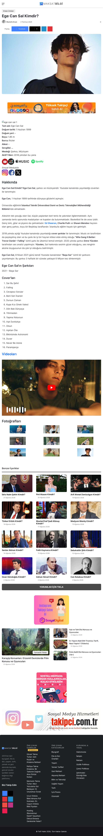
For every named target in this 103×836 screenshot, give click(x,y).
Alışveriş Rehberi (58, 775)
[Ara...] (100, 5)
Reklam (79, 760)
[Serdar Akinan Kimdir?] (17, 539)
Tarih (54, 788)
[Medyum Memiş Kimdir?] (86, 510)
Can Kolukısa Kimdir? (81, 577)
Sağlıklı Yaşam (57, 784)
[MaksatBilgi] (51, 4)
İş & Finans (56, 792)
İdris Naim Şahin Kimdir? (13, 494)
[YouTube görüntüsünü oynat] (51, 388)
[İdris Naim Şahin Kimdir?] (17, 483)
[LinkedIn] (43, 28)
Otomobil (55, 796)
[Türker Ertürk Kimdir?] (17, 510)
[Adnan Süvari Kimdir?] (51, 565)
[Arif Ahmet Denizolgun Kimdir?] (86, 483)
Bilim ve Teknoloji (58, 779)
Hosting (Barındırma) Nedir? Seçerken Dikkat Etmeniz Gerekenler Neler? (34, 816)
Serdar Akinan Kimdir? (12, 550)
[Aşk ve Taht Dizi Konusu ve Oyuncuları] (60, 633)
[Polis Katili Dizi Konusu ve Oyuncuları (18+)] (60, 655)
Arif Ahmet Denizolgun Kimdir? (85, 494)
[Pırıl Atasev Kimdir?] (51, 483)
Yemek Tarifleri (58, 767)
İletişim (79, 756)
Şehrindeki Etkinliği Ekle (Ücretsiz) (81, 775)
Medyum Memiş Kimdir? (82, 521)
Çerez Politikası (82, 769)
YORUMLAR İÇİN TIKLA (51, 587)
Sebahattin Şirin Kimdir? (82, 550)
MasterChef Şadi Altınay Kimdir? (48, 522)
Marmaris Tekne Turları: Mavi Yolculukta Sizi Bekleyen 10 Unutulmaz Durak (34, 786)
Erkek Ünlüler (8, 11)
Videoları (9, 354)
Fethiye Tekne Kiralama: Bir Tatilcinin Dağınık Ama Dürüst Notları (34, 771)
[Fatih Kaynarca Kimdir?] (51, 539)
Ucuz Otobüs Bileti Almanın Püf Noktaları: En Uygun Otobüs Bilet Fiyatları (34, 801)
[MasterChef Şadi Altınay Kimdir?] (51, 510)
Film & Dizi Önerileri (56, 757)
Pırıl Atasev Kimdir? (45, 494)
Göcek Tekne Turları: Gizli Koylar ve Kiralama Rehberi (34, 758)
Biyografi (55, 752)
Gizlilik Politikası (82, 764)
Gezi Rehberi (57, 771)
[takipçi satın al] (51, 107)
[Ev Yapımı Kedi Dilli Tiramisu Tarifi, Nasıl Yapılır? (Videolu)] (60, 644)
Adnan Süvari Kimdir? (46, 577)
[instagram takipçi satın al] (51, 719)
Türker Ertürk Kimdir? (12, 521)
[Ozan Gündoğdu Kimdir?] (17, 566)
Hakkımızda (81, 752)
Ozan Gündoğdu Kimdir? (14, 577)
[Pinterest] (50, 28)
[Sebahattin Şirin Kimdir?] (86, 539)
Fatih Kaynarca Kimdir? (47, 550)
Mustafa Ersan (11, 22)
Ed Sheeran (50, 223)
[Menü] (3, 5)
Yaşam (54, 763)
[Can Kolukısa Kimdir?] (86, 566)
